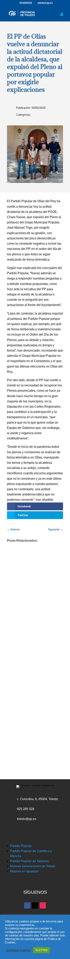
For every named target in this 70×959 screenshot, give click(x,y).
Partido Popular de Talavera (29, 861)
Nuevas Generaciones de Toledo (32, 866)
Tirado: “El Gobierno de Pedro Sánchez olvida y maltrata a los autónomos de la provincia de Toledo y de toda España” (33, 672)
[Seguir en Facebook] (27, 905)
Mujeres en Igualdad (24, 871)
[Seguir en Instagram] (43, 905)
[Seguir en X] (35, 905)
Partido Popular (21, 846)
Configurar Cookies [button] (18, 950)
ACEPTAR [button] (41, 950)
